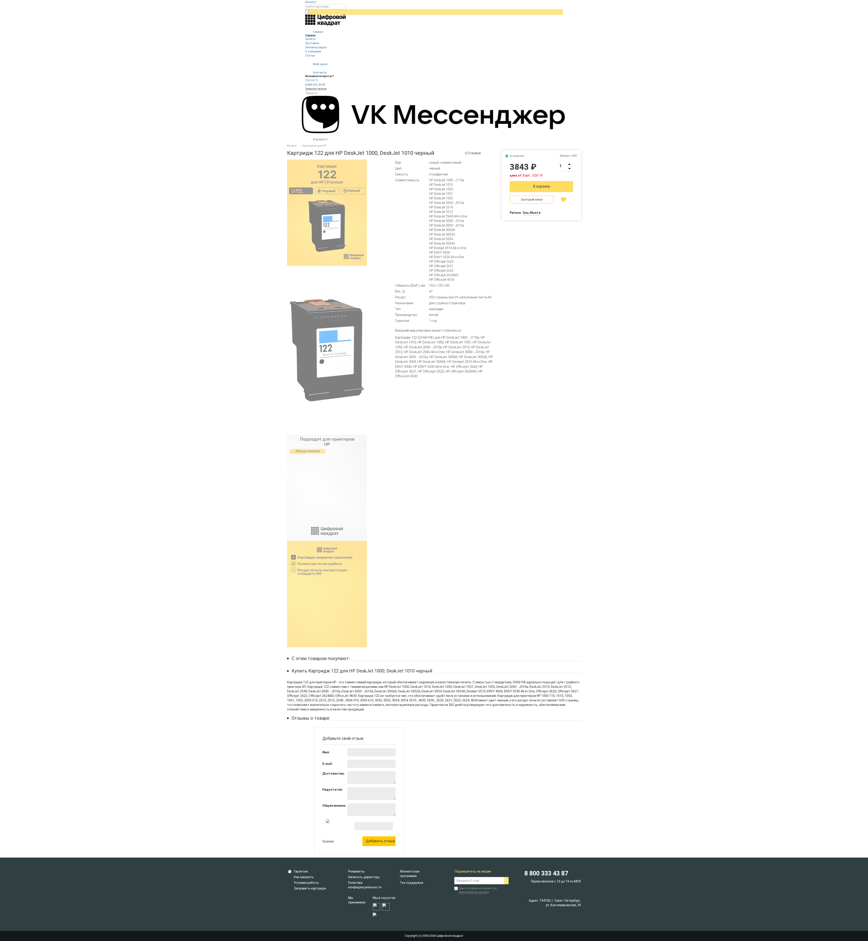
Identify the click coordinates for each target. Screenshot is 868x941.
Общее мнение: (334, 805)
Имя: (326, 752)
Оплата (310, 39)
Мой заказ (320, 64)
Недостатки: (332, 789)
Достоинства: (333, 773)
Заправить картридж (310, 888)
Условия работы (306, 882)
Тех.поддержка (411, 882)
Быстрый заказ (532, 199)
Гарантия (301, 871)
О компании (313, 51)
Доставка (312, 43)
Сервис (317, 31)
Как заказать (304, 877)
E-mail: (327, 764)
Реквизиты (356, 871)
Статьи (310, 55)
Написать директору (364, 877)
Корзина (319, 139)
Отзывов (473, 153)
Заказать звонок (316, 88)
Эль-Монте (531, 213)
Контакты (319, 72)
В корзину (541, 186)
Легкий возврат (316, 47)
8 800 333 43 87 (315, 84)
